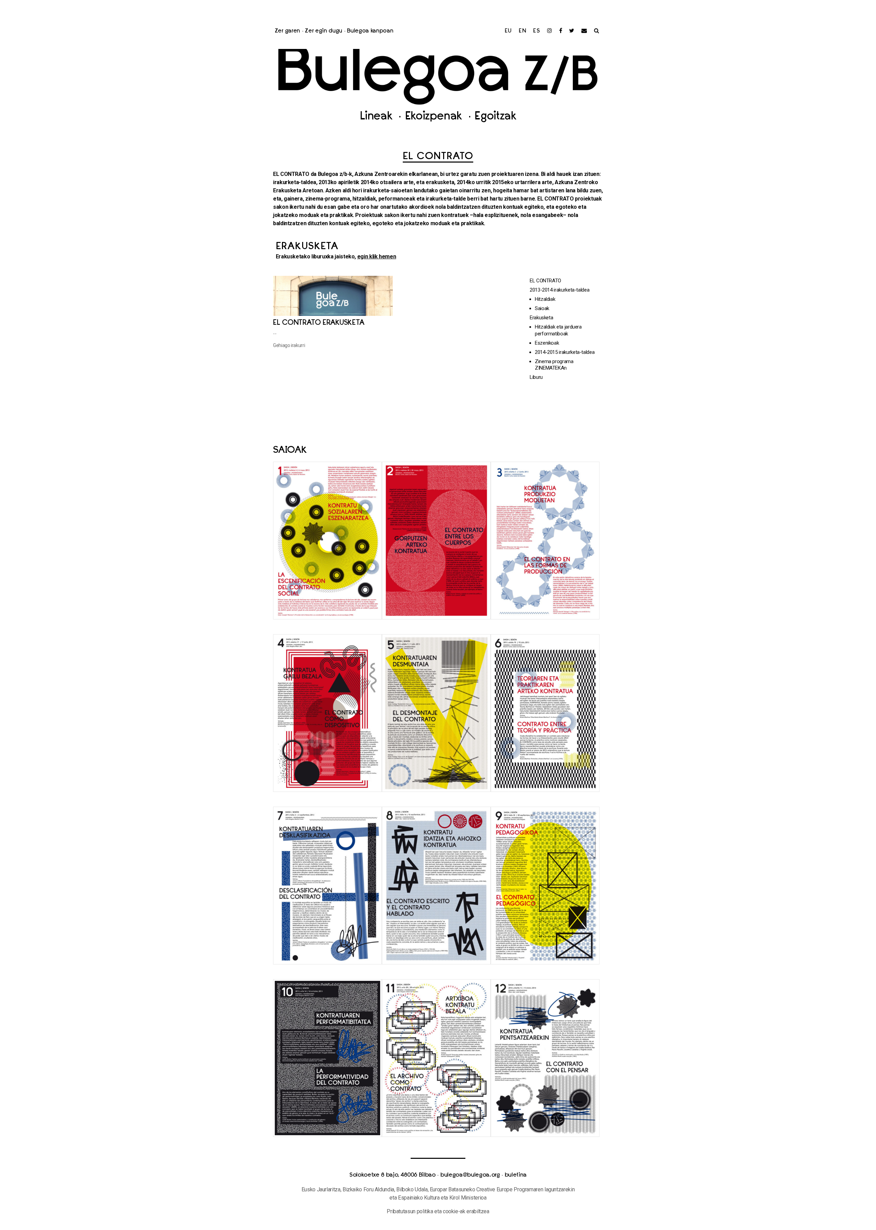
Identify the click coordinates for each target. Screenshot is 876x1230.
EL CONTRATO (545, 281)
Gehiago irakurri (289, 345)
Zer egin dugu (323, 31)
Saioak (542, 308)
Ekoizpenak (435, 117)
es (536, 31)
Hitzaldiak (545, 299)
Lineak (377, 117)
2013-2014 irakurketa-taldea (559, 290)
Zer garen (287, 31)
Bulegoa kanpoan (370, 31)
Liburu (536, 377)
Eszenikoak (547, 343)
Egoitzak (495, 117)
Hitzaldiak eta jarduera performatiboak (558, 330)
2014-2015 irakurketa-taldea (564, 352)
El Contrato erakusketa (318, 322)
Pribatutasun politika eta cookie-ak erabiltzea (438, 1211)
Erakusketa (541, 318)
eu (508, 31)
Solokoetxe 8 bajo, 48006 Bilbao (392, 1175)
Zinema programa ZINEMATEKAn (554, 364)
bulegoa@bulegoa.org (470, 1175)
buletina (516, 1175)
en (523, 31)
